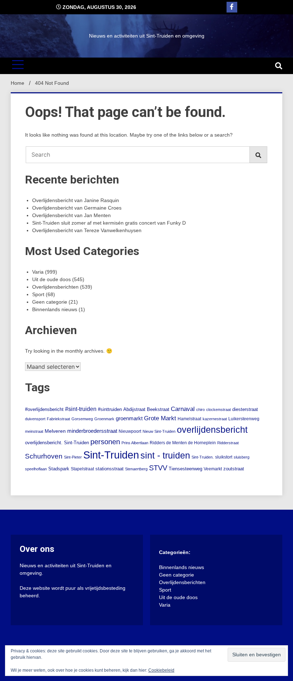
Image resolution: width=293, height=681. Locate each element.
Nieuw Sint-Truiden (159, 431)
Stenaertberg (136, 469)
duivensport (35, 419)
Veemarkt (213, 468)
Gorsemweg (82, 419)
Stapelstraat (82, 468)
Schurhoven (44, 456)
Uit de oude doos (51, 279)
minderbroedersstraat (92, 431)
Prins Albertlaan (134, 443)
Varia (38, 272)
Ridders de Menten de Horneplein (183, 442)
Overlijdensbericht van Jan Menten (71, 215)
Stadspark (58, 468)
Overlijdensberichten (55, 287)
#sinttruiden (110, 409)
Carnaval (183, 409)
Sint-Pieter (73, 457)
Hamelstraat (189, 418)
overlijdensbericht (212, 430)
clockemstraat (218, 409)
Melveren (55, 431)
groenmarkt (129, 418)
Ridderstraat (228, 443)
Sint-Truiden (111, 455)
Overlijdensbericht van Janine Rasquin (75, 200)
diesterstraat (245, 409)
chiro (200, 409)
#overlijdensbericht (44, 409)
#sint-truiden (80, 409)
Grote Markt (160, 418)
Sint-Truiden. (203, 457)
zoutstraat (233, 468)
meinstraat (34, 431)
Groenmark (104, 419)
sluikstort (223, 457)
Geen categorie (49, 302)
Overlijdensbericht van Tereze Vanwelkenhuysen (86, 230)
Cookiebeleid (161, 670)
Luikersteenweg (243, 418)
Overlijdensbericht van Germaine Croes (76, 208)
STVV (158, 468)
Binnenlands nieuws (54, 309)
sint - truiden (165, 455)
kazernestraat (215, 419)
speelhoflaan (36, 469)
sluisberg (241, 457)
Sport (38, 294)
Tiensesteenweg (185, 468)
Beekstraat (158, 409)
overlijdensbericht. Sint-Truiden (57, 442)
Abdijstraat (134, 409)
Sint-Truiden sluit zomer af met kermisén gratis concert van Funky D (109, 223)
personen (105, 442)
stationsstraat (109, 468)
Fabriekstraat (58, 419)
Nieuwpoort (130, 431)
